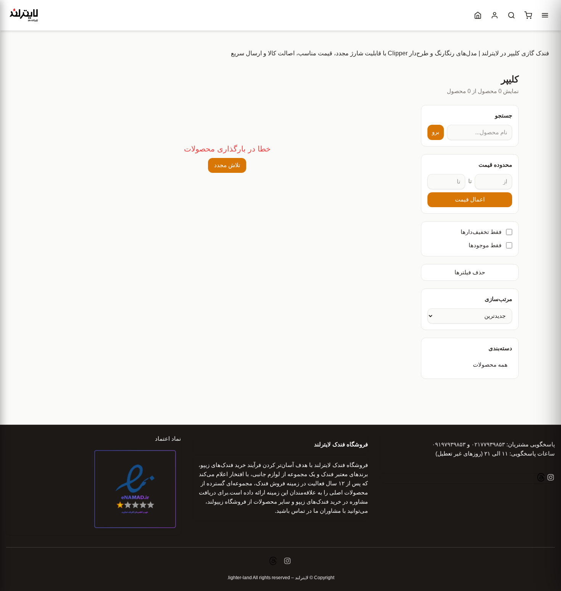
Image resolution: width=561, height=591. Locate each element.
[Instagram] (550, 478)
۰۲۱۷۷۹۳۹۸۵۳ (488, 444)
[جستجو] (511, 15)
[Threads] (541, 478)
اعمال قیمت (470, 199)
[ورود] (494, 15)
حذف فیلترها (470, 272)
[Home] (478, 15)
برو (435, 132)
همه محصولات (490, 365)
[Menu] (545, 15)
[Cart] (528, 15)
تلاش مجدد (227, 165)
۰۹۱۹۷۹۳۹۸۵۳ (449, 444)
